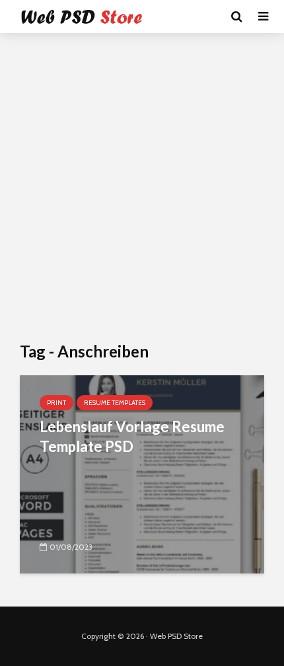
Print (56, 402)
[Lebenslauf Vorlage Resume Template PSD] (142, 473)
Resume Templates (114, 402)
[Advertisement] (142, 188)
